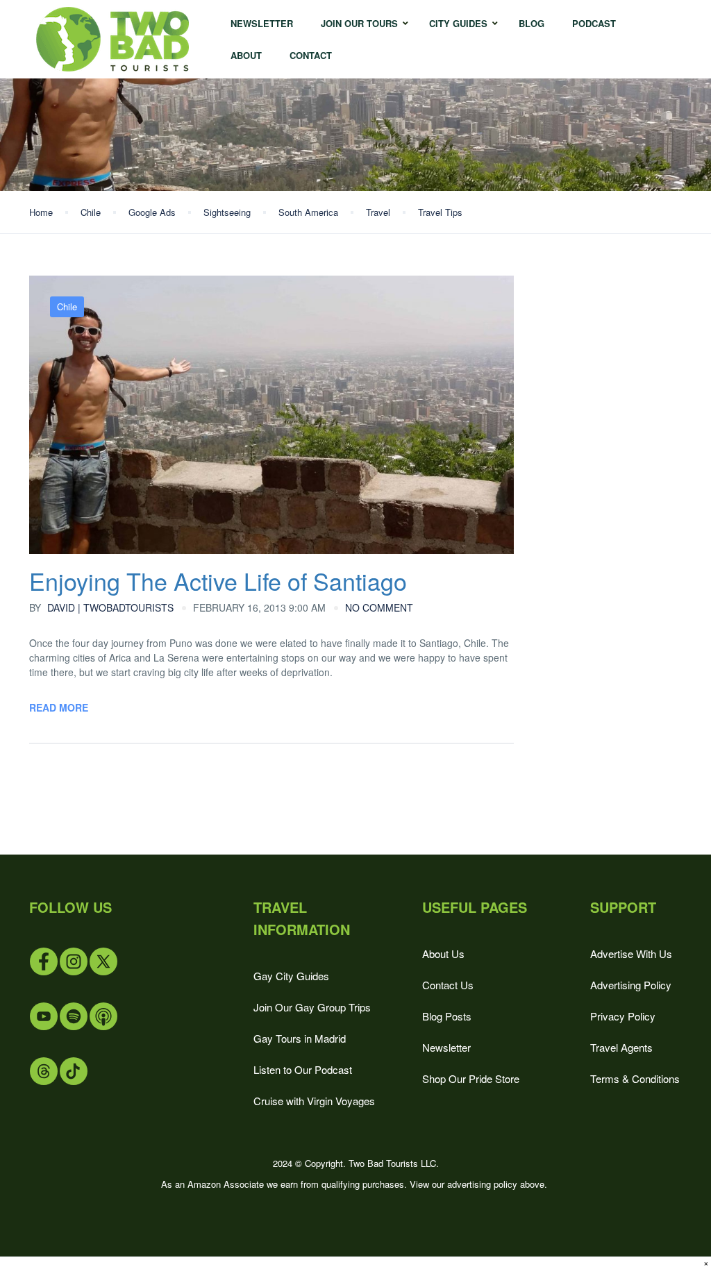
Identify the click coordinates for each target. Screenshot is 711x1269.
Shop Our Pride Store (470, 1078)
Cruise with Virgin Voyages (314, 1100)
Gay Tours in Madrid (299, 1038)
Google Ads (152, 212)
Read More (58, 707)
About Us (443, 953)
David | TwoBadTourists (101, 607)
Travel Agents (621, 1047)
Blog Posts (446, 1016)
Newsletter (446, 1047)
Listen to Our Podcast (302, 1069)
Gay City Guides (291, 975)
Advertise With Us (631, 953)
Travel (378, 212)
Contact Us (448, 984)
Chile (91, 212)
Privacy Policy (622, 1016)
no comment (379, 607)
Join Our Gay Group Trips (312, 1007)
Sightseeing (227, 212)
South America (308, 212)
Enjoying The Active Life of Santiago (218, 581)
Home (41, 212)
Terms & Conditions (635, 1078)
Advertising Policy (630, 984)
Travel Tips (440, 212)
